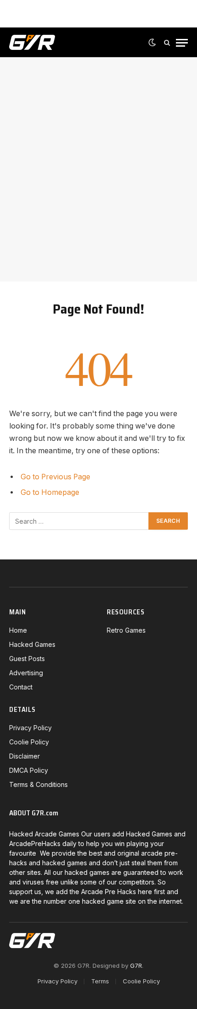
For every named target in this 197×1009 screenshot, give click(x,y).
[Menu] (182, 43)
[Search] (167, 43)
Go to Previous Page (55, 476)
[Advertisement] (98, 169)
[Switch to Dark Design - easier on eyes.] (152, 42)
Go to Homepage (50, 492)
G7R (136, 965)
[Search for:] (79, 521)
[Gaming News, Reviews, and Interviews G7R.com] (32, 42)
